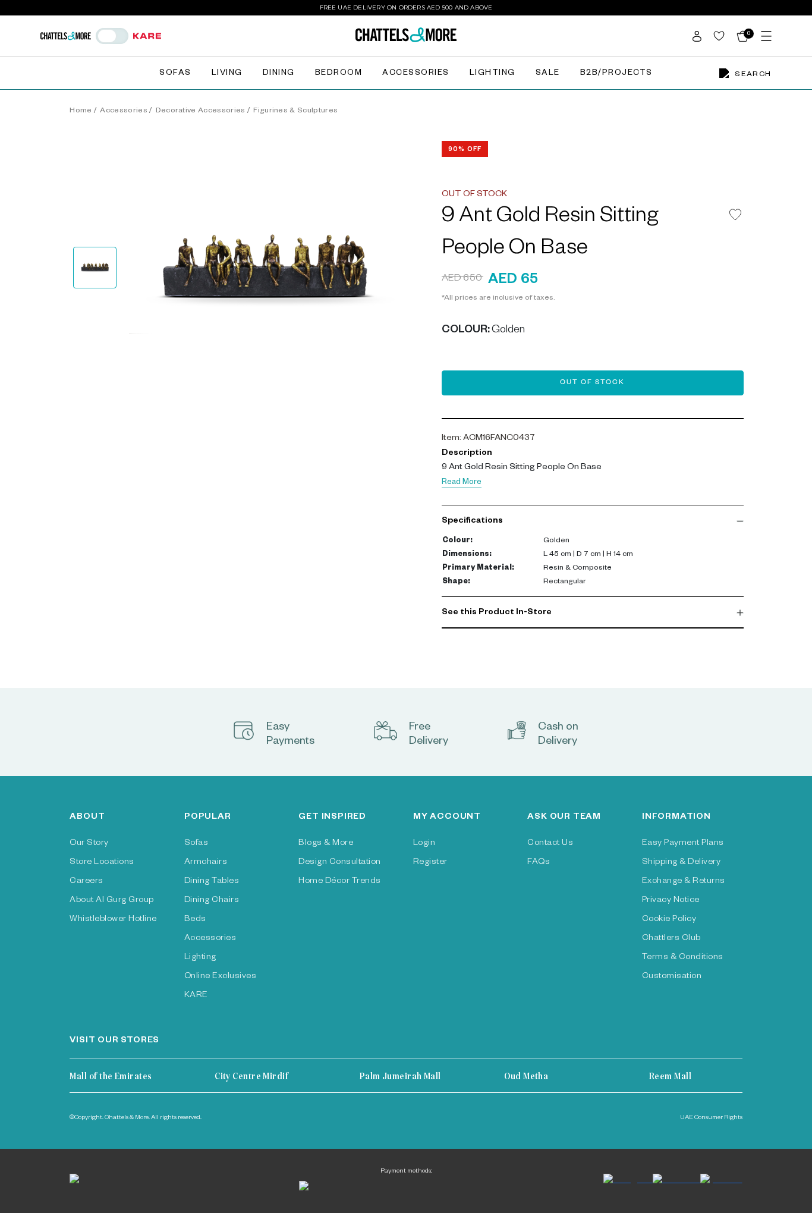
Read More (461, 483)
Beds (195, 920)
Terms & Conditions (682, 958)
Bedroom (339, 74)
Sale (548, 74)
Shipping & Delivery (681, 863)
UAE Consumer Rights (711, 1117)
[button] (593, 521)
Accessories (415, 74)
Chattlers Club (671, 939)
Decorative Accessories (201, 111)
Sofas (175, 74)
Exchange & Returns (683, 882)
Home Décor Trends (339, 882)
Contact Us (550, 844)
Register (430, 863)
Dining (279, 74)
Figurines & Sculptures (295, 111)
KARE (196, 996)
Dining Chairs (211, 901)
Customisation (671, 977)
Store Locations (102, 863)
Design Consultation (339, 863)
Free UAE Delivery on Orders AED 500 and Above (406, 7)
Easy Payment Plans (683, 844)
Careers (86, 882)
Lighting (492, 74)
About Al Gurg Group (111, 901)
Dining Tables (211, 882)
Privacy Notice (671, 901)
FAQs (538, 863)
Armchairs (205, 863)
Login (424, 844)
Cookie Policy (669, 920)
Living (227, 74)
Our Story (89, 844)
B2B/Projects (616, 74)
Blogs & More (325, 844)
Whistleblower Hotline (113, 920)
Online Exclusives (220, 977)
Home (81, 111)
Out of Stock (592, 383)
